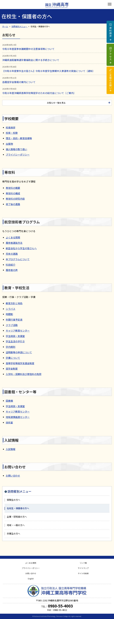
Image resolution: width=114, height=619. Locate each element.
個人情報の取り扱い (16, 149)
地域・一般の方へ (16, 525)
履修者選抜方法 (14, 243)
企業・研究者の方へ (17, 516)
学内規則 (10, 347)
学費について (13, 358)
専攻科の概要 (13, 188)
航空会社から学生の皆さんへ (21, 248)
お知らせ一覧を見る (56, 102)
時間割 (9, 314)
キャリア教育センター (18, 330)
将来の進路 (12, 253)
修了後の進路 (13, 204)
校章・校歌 (12, 133)
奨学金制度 (12, 368)
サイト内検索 (83, 573)
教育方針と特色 (14, 303)
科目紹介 (10, 264)
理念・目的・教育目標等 (19, 138)
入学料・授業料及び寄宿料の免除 (23, 374)
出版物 (9, 143)
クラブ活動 (12, 325)
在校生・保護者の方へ (18, 508)
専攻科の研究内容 (15, 198)
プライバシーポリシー (18, 154)
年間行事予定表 (14, 319)
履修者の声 (12, 270)
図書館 (9, 400)
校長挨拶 (10, 127)
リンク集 (83, 563)
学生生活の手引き (15, 341)
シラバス (10, 309)
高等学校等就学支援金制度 (20, 363)
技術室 (9, 422)
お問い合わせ (13, 475)
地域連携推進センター (18, 417)
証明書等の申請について (19, 352)
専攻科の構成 (13, 193)
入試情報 (10, 449)
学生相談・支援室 (15, 336)
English (31, 578)
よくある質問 (13, 237)
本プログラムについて (18, 259)
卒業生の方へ (13, 533)
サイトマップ (83, 568)
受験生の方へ (13, 499)
